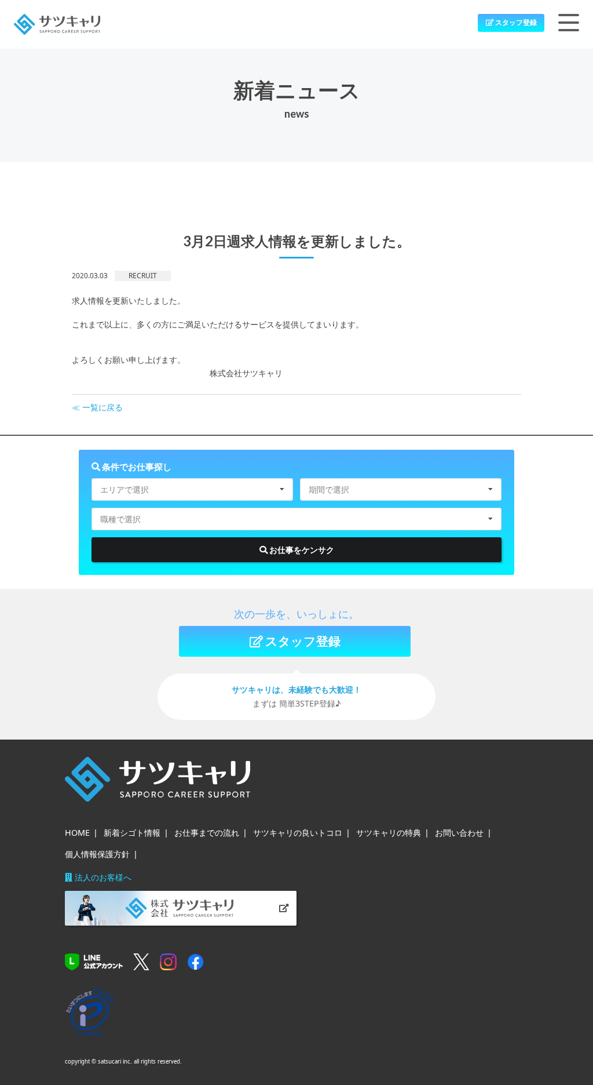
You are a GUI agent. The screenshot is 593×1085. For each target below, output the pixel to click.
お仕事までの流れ (206, 832)
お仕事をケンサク (301, 550)
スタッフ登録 (515, 22)
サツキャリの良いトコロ (297, 832)
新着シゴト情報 (132, 832)
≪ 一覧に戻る (97, 407)
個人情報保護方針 (97, 854)
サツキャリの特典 (388, 832)
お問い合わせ (459, 832)
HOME (77, 832)
